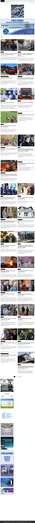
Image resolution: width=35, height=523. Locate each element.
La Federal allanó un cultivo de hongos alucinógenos (24, 319)
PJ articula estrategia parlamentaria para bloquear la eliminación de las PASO (8, 198)
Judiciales (19, 341)
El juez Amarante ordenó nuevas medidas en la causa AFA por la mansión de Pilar (26, 343)
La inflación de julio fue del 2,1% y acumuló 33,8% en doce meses (25, 198)
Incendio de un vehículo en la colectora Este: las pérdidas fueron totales (8, 319)
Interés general (20, 76)
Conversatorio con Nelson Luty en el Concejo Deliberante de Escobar (8, 356)
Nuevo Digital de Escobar (13, 521)
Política (19, 147)
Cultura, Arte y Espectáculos (4, 76)
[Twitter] (33, 2)
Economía (19, 196)
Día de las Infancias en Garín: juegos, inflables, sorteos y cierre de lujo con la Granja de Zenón (9, 175)
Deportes (2, 124)
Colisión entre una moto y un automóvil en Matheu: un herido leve (8, 246)
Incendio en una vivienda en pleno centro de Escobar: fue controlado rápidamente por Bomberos (25, 54)
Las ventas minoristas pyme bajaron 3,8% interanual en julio (25, 294)
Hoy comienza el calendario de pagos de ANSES (8, 294)
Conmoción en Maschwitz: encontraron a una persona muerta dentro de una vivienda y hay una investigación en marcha (26, 367)
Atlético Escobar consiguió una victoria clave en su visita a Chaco (26, 271)
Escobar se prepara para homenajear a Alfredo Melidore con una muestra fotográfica (9, 221)
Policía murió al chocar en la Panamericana (25, 102)
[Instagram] (32, 2)
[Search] (33, 37)
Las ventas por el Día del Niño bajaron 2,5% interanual (8, 149)
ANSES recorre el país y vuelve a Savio (8, 102)
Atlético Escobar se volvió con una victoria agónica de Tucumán (8, 126)
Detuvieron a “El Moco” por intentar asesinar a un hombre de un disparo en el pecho (9, 54)
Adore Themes (29, 521)
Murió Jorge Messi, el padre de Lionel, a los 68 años (9, 343)
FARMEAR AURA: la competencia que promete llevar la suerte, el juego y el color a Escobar (26, 78)
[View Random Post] (32, 37)
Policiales (19, 364)
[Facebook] (30, 2)
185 (19, 376)
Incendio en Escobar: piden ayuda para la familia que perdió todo (8, 271)
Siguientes (20, 376)
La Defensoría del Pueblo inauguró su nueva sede (25, 221)
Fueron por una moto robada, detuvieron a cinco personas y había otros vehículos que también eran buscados (25, 246)
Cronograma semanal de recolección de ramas (26, 114)
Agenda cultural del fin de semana (7, 77)
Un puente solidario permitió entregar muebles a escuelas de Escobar (26, 164)
